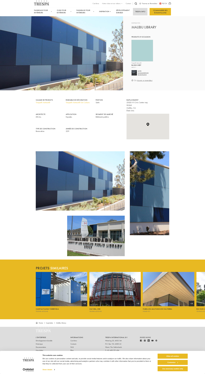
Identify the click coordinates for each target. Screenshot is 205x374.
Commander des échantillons (160, 11)
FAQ (72, 347)
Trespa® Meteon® (43, 102)
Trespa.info (140, 11)
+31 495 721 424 (113, 350)
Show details (47, 370)
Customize (171, 362)
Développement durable (44, 341)
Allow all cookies (172, 356)
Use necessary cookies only (172, 369)
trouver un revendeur (144, 80)
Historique (39, 344)
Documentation (41, 347)
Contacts (73, 344)
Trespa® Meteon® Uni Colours (78, 102)
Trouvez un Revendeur (149, 3)
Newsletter (39, 350)
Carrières (73, 341)
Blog (71, 350)
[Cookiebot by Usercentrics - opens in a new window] (28, 369)
